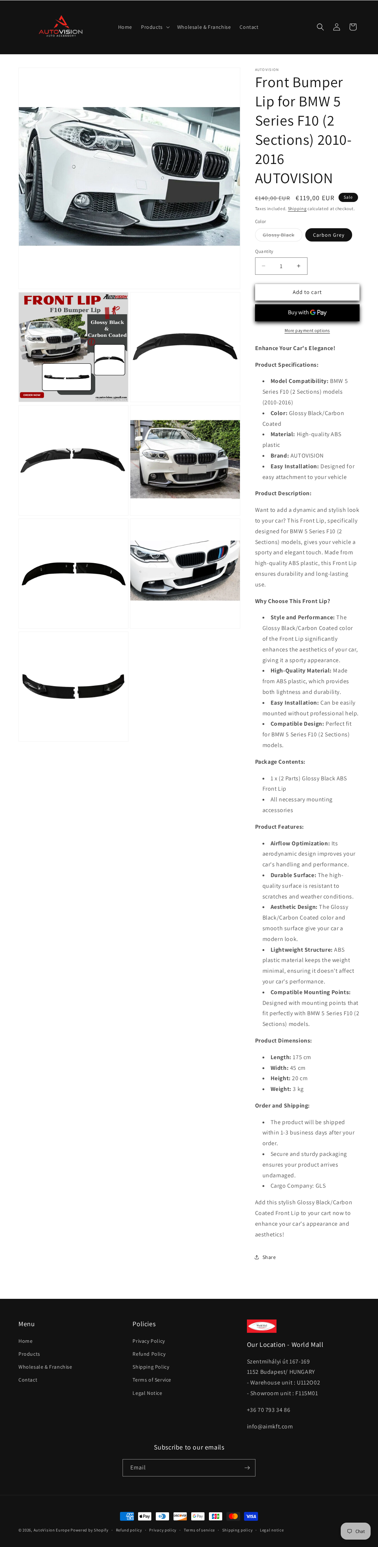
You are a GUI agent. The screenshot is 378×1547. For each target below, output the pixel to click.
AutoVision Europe (52, 1530)
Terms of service (199, 1530)
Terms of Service (152, 1379)
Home (25, 1341)
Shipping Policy (151, 1366)
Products (29, 1354)
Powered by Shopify (90, 1530)
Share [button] (269, 1257)
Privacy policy (162, 1530)
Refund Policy (149, 1354)
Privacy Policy (149, 1341)
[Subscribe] (247, 1467)
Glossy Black (282, 236)
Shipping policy (237, 1530)
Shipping (297, 208)
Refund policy (129, 1530)
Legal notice (272, 1530)
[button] (155, 27)
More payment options (307, 330)
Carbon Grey (328, 235)
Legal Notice (147, 1393)
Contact (27, 1379)
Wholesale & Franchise (45, 1366)
